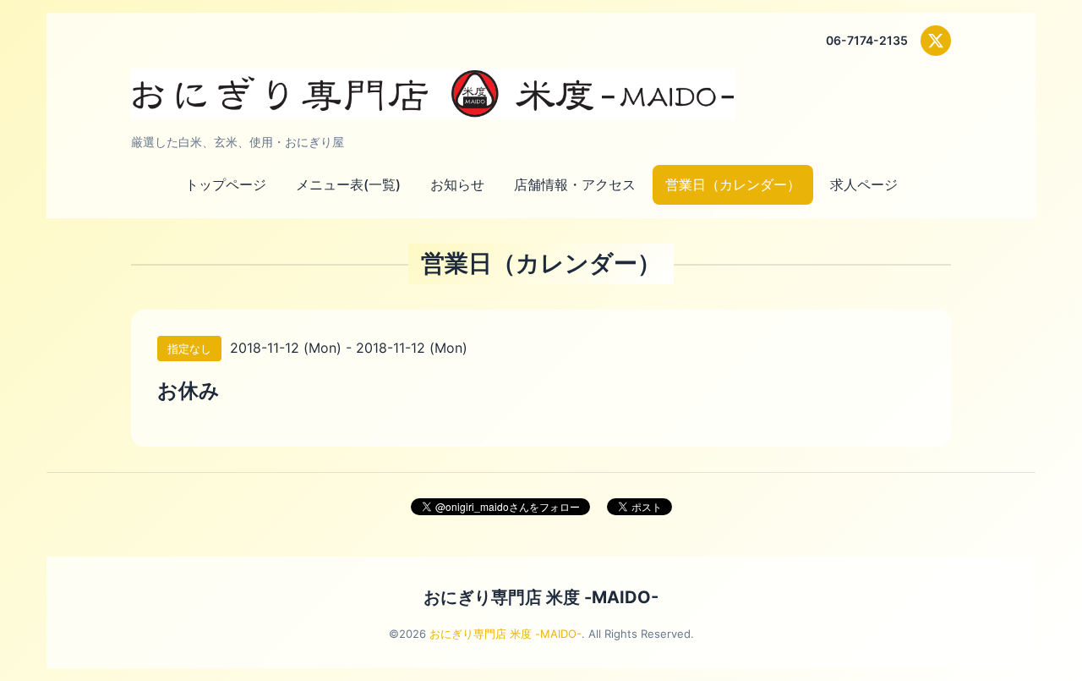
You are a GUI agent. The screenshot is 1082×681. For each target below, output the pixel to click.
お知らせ (457, 184)
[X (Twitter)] (936, 40)
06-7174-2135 (867, 40)
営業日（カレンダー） (733, 184)
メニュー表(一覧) (348, 184)
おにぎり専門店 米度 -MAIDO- (541, 597)
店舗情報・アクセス (575, 184)
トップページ (225, 184)
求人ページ (864, 184)
